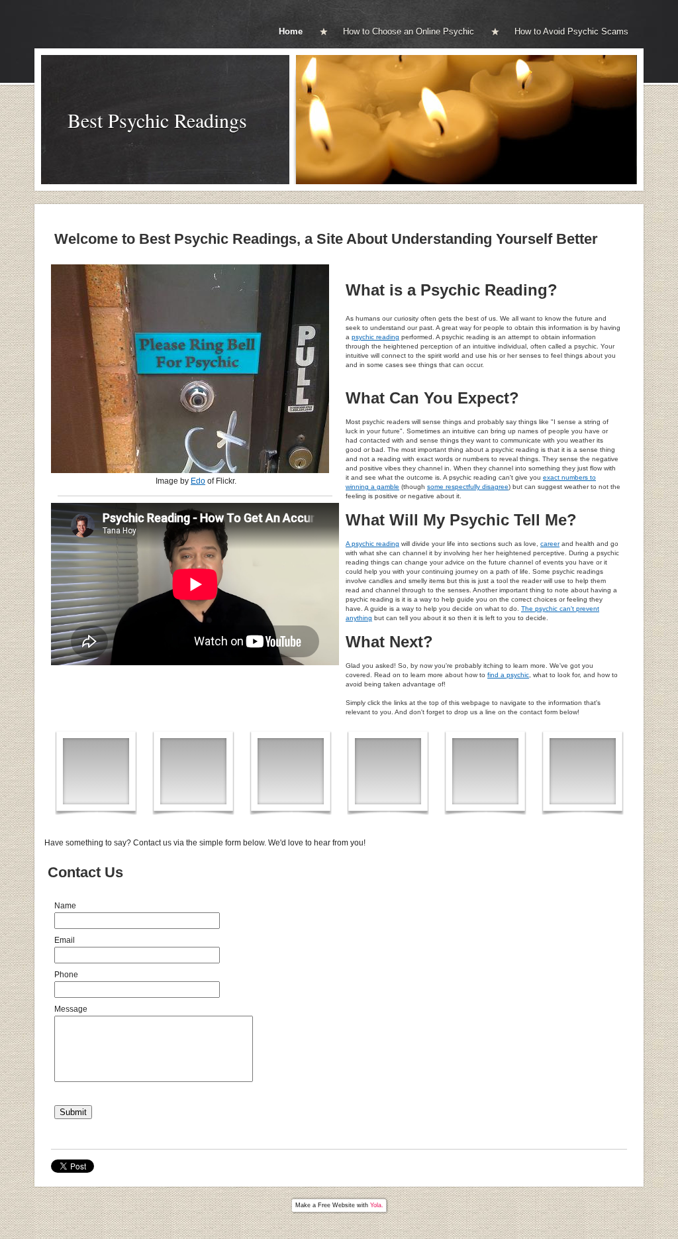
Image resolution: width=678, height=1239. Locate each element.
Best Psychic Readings (157, 120)
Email (64, 940)
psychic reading (375, 337)
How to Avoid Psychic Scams (571, 31)
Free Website (336, 1205)
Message (70, 1009)
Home (291, 31)
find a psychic (508, 674)
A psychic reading (372, 543)
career (549, 543)
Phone (66, 974)
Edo (198, 481)
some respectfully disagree (467, 486)
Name (65, 905)
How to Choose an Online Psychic (408, 31)
